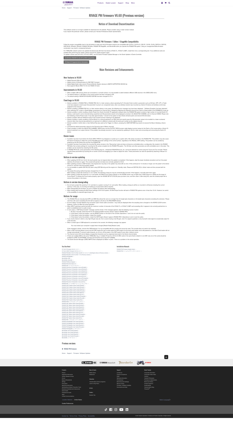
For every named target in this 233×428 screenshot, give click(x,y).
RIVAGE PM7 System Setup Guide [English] (73, 303)
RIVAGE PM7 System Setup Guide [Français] (73, 309)
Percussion (64, 383)
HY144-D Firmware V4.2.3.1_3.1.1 (70, 249)
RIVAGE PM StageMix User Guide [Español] (73, 325)
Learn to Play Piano (94, 383)
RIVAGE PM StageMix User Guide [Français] (73, 327)
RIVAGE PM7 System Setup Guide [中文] (72, 318)
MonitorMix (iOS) (66, 258)
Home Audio (65, 390)
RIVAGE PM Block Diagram (69, 262)
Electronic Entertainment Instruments (71, 389)
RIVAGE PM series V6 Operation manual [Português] (75, 278)
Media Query (92, 372)
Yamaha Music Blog (149, 387)
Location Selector (67, 400)
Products (100, 3)
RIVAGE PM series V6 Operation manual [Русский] (74, 280)
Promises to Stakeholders (150, 380)
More (133, 3)
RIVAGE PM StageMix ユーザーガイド (71, 328)
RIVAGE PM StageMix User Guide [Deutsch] (73, 323)
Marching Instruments (67, 385)
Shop (127, 3)
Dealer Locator (111, 3)
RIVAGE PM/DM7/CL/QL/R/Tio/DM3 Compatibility (81, 57)
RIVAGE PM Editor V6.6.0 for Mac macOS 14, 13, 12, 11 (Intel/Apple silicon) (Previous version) (85, 253)
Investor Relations (148, 383)
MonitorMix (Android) (67, 260)
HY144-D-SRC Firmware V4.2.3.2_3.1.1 (72, 251)
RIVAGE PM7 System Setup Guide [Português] (73, 314)
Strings (63, 381)
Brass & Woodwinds (67, 380)
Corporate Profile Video (150, 374)
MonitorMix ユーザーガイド (69, 337)
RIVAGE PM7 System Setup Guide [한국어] (72, 312)
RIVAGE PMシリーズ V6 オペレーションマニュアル (74, 283)
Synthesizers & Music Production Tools (71, 387)
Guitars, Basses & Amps (68, 376)
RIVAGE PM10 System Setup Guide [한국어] (73, 294)
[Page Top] (166, 357)
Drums (63, 378)
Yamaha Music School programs (97, 381)
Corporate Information (149, 372)
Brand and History (148, 381)
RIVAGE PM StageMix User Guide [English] (72, 321)
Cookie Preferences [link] (67, 403)
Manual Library (120, 383)
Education (91, 379)
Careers (146, 376)
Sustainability (147, 385)
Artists (91, 388)
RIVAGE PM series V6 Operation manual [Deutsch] (74, 269)
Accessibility (91, 416)
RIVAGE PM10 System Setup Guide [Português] (74, 296)
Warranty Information (122, 378)
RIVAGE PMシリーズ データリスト (70, 265)
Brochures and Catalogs (123, 381)
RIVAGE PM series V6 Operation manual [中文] (73, 282)
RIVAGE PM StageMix (67, 256)
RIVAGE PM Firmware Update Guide (126, 249)
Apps (63, 394)
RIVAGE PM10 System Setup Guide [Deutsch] (73, 287)
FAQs (118, 376)
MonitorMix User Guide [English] (70, 330)
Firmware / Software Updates (124, 385)
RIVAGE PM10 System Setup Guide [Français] (73, 291)
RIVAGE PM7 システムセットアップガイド (72, 319)
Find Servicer (120, 380)
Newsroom (92, 374)
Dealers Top (92, 395)
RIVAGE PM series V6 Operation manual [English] (74, 267)
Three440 (146, 389)
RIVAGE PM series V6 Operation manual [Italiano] (74, 274)
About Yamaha (147, 370)
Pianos (63, 372)
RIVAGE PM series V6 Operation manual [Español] (74, 271)
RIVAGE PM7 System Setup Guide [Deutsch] (73, 305)
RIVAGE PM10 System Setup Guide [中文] (72, 300)
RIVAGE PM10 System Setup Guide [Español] (73, 289)
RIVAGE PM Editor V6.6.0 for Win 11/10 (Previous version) (76, 254)
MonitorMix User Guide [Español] (70, 334)
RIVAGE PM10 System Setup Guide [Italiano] (73, 292)
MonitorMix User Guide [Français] (70, 336)
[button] (80, 349)
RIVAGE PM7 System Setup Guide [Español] (73, 307)
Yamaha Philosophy (149, 378)
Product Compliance (122, 374)
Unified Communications (68, 396)
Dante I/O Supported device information (77, 62)
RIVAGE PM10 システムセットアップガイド (73, 301)
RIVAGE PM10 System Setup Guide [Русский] (73, 298)
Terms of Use (73, 416)
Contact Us (119, 372)
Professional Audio (66, 392)
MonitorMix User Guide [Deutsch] (70, 332)
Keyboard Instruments (67, 374)
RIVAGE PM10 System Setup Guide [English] (73, 285)
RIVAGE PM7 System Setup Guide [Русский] (73, 316)
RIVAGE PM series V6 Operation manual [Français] (74, 272)
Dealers (91, 392)
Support (120, 3)
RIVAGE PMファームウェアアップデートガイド (128, 251)
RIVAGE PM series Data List (69, 263)
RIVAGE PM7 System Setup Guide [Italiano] (73, 310)
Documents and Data (122, 387)
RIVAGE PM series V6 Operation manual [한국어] (74, 276)
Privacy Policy (82, 416)
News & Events (92, 370)
